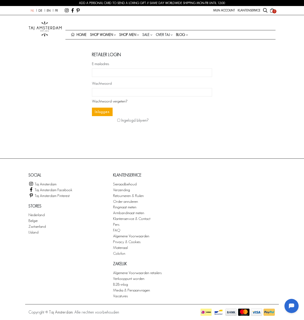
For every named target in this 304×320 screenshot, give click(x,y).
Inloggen (102, 112)
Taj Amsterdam (45, 184)
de (40, 10)
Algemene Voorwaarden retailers (137, 273)
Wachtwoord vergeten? (110, 101)
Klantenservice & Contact (131, 218)
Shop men (127, 35)
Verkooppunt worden (128, 278)
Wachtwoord (102, 83)
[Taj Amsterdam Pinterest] (78, 10)
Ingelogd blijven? (134, 120)
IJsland (33, 232)
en (49, 10)
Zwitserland (37, 226)
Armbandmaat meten (128, 213)
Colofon (119, 253)
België (33, 220)
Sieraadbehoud (125, 184)
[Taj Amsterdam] (66, 10)
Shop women (101, 35)
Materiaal (120, 247)
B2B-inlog (120, 284)
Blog (180, 35)
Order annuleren (125, 201)
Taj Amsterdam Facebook (53, 190)
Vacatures (120, 296)
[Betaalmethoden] (206, 312)
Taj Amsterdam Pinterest (52, 195)
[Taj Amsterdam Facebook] (72, 10)
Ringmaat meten (124, 207)
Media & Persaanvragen (131, 290)
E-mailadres (100, 64)
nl (32, 10)
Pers (116, 224)
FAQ (116, 230)
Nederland (36, 215)
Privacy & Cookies (126, 242)
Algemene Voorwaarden (131, 236)
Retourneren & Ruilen (128, 195)
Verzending (121, 190)
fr (56, 10)
